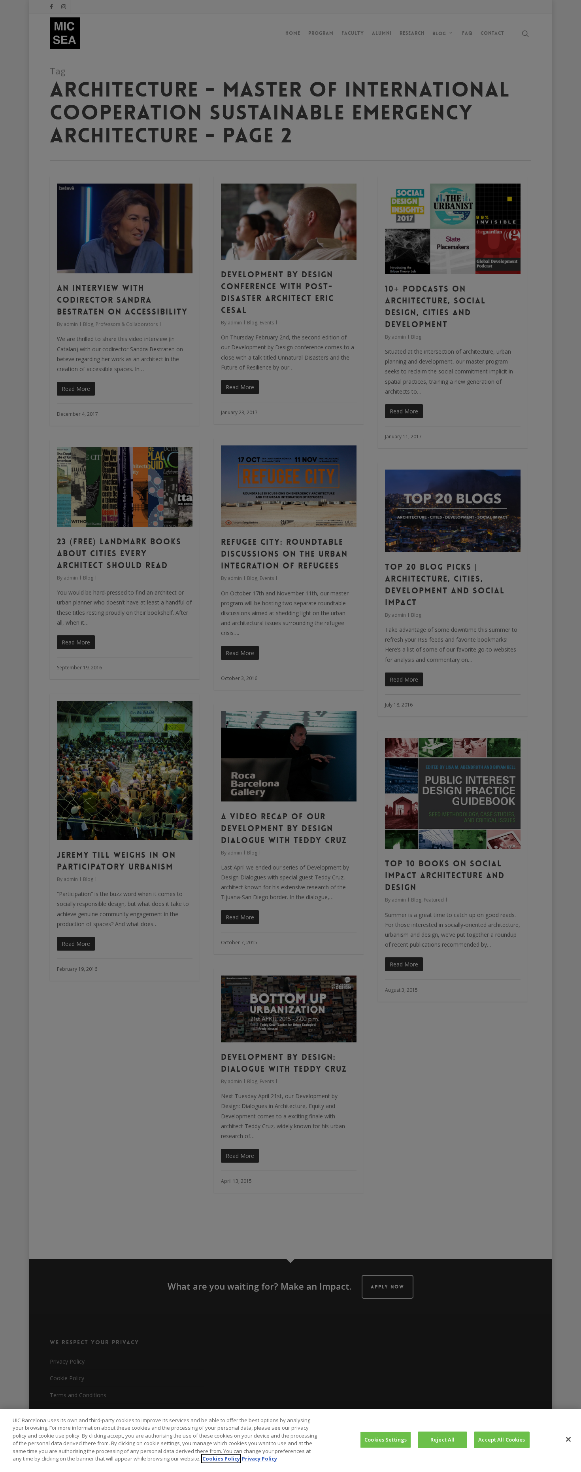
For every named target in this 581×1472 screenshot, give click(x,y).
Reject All (442, 1439)
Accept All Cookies (501, 1439)
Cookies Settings (385, 1439)
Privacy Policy (259, 1458)
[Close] (568, 1439)
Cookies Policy (221, 1458)
